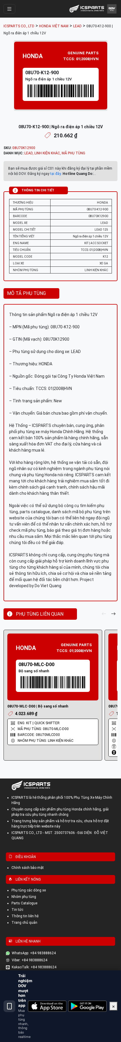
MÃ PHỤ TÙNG (73, 153)
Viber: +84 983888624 (29, 960)
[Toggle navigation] (9, 8)
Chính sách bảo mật (27, 868)
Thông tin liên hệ (24, 916)
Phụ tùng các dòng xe (28, 890)
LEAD (28, 153)
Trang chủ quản (24, 923)
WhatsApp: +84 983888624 (34, 953)
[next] (113, 614)
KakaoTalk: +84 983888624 (34, 967)
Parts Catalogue (24, 903)
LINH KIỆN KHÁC (47, 153)
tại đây (55, 174)
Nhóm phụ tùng (23, 897)
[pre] (104, 614)
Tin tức (17, 910)
